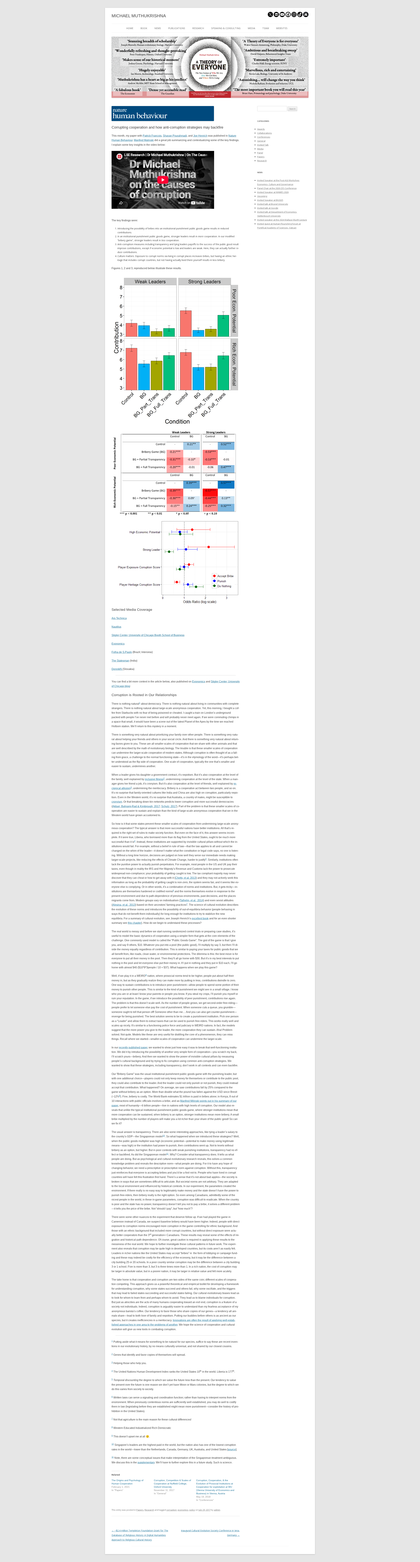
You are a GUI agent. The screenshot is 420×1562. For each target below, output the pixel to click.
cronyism (117, 801)
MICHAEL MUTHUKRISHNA (139, 15)
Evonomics (118, 643)
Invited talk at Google (267, 207)
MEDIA (251, 28)
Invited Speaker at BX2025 (270, 200)
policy (192, 1509)
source (232, 1449)
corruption (171, 1509)
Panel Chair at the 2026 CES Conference (277, 188)
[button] (163, 113)
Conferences (263, 136)
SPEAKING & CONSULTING (226, 28)
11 (167, 1154)
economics (183, 1509)
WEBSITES (281, 28)
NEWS (157, 28)
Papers (140, 1509)
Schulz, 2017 (169, 806)
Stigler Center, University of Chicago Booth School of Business (148, 635)
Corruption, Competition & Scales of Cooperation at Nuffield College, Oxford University (172, 1483)
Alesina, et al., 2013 (123, 904)
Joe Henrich (200, 135)
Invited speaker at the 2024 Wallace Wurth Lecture (282, 219)
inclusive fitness (154, 779)
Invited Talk (263, 144)
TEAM (265, 28)
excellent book (200, 918)
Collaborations (264, 133)
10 (164, 1136)
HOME (129, 28)
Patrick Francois (152, 135)
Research (149, 1509)
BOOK (143, 28)
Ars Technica (119, 618)
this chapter (134, 922)
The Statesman (120, 660)
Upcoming (262, 196)
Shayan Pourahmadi (175, 135)
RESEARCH (198, 28)
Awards (261, 129)
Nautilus (116, 626)
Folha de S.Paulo (122, 652)
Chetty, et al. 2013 (185, 877)
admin (217, 1509)
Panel (260, 152)
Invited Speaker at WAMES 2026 (273, 192)
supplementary (146, 1462)
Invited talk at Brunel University (272, 204)
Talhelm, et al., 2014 (191, 900)
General (261, 140)
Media (260, 148)
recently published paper (133, 1047)
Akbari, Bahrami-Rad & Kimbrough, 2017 (136, 806)
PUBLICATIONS (176, 28)
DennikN (117, 669)
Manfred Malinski (144, 140)
